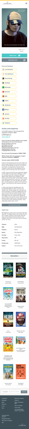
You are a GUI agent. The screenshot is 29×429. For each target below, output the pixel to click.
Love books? (5, 391)
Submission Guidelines (19, 398)
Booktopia (8, 87)
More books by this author (14, 205)
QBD (6, 96)
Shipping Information (6, 418)
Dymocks (7, 92)
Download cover (12, 60)
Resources (4, 404)
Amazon (7, 114)
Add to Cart (12, 55)
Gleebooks (8, 105)
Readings (7, 83)
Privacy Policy (17, 407)
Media (3, 402)
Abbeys (7, 109)
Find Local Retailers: (7, 66)
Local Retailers (9, 69)
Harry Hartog (8, 78)
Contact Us (16, 400)
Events (3, 406)
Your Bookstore (9, 74)
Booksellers (4, 400)
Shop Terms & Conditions (7, 420)
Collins (7, 100)
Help (3, 422)
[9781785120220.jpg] (14, 27)
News (3, 408)
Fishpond (7, 123)
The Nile (7, 118)
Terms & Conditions (18, 405)
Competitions (4, 398)
